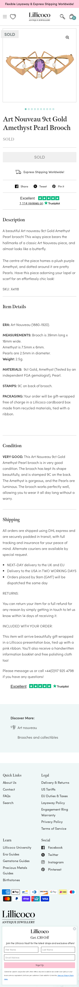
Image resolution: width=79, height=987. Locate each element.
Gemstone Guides (16, 861)
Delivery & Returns (55, 782)
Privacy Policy (52, 821)
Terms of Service (53, 828)
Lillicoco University (17, 847)
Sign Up (40, 965)
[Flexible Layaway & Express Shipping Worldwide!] (39, 4)
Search (8, 802)
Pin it (61, 186)
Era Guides (11, 854)
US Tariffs (48, 789)
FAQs (7, 796)
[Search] (62, 17)
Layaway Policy (53, 802)
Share (24, 186)
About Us (9, 782)
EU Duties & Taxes (54, 796)
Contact (9, 789)
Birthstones (11, 880)
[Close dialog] (74, 929)
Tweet (43, 186)
